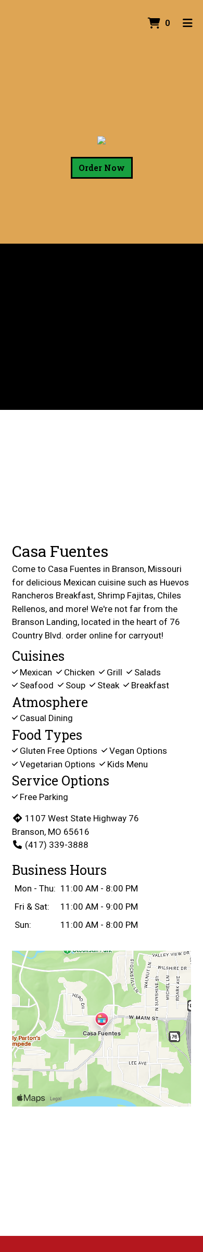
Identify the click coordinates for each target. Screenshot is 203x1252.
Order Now (102, 167)
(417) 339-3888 (56, 845)
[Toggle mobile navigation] (187, 23)
